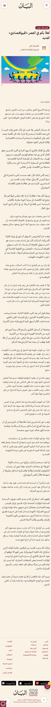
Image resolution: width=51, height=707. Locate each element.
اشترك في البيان (30, 652)
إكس (46, 641)
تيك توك (45, 658)
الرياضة (9, 659)
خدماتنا (33, 645)
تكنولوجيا (9, 646)
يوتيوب (45, 655)
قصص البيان (7, 673)
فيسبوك (45, 648)
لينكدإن (45, 645)
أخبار (10, 650)
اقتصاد (9, 641)
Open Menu (47, 5)
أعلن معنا (33, 648)
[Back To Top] (44, 700)
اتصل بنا (33, 641)
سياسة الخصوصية (29, 655)
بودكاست (9, 668)
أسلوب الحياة (7, 664)
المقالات (9, 655)
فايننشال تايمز (34, 46)
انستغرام (45, 652)
